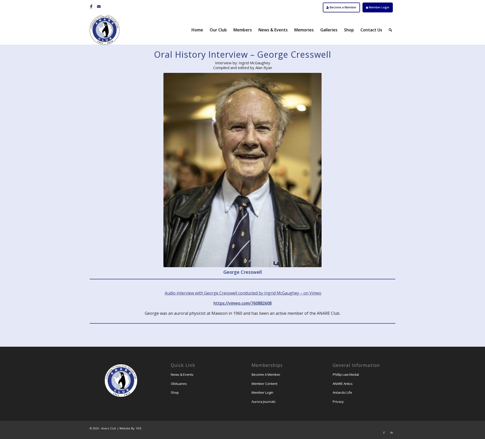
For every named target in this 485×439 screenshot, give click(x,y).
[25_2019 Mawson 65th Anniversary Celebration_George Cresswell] (242, 170)
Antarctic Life (342, 392)
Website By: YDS (130, 428)
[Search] (390, 30)
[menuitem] (341, 7)
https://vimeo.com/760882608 (242, 303)
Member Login (378, 7)
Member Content (264, 383)
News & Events (182, 374)
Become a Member (342, 7)
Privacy (338, 401)
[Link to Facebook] (91, 6)
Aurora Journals (264, 401)
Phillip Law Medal (346, 374)
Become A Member (266, 374)
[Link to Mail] (99, 6)
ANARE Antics (343, 383)
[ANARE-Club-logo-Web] (104, 30)
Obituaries (179, 383)
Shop (175, 392)
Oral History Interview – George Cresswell (242, 54)
